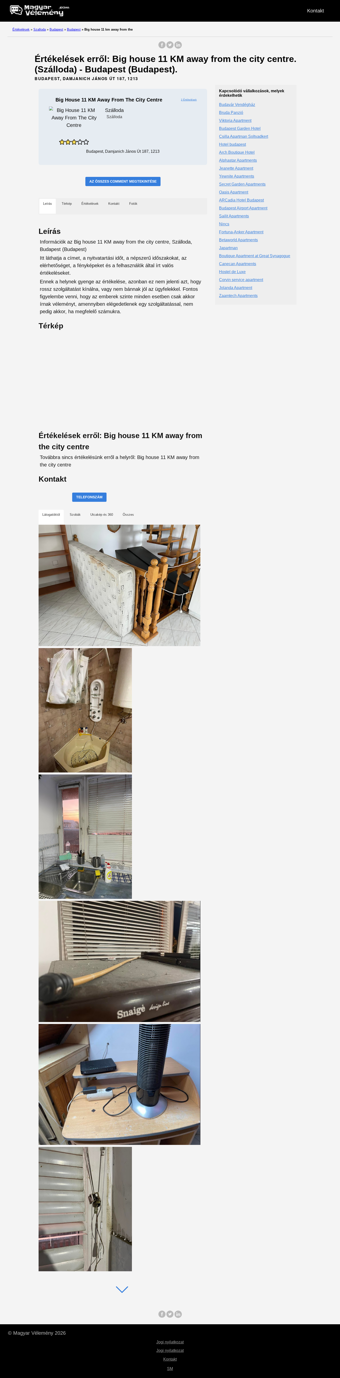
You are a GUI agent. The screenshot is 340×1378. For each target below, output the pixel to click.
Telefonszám (89, 497)
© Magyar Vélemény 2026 (37, 1333)
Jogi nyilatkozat (170, 1342)
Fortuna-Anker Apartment (241, 232)
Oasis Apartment (233, 192)
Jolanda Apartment (235, 288)
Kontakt (315, 10)
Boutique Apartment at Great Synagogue (254, 256)
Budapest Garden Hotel (240, 129)
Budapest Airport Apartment (243, 208)
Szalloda (39, 29)
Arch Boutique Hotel (237, 153)
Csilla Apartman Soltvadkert (243, 137)
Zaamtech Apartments (238, 296)
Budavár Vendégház (237, 105)
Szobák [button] (75, 514)
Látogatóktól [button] (51, 514)
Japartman (228, 248)
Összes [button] (128, 514)
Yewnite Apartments (236, 176)
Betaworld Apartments (238, 240)
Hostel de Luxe (232, 272)
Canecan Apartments (237, 264)
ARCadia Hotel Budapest (241, 200)
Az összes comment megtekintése (123, 181)
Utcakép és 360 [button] (101, 514)
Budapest (56, 29)
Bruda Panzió (231, 113)
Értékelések (21, 29)
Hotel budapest (232, 145)
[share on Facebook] (162, 47)
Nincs (224, 224)
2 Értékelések (189, 99)
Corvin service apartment (241, 280)
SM (170, 1369)
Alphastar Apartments (238, 160)
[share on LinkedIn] (178, 47)
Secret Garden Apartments (242, 184)
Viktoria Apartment (235, 121)
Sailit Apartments (234, 216)
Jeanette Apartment (236, 168)
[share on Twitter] (170, 47)
